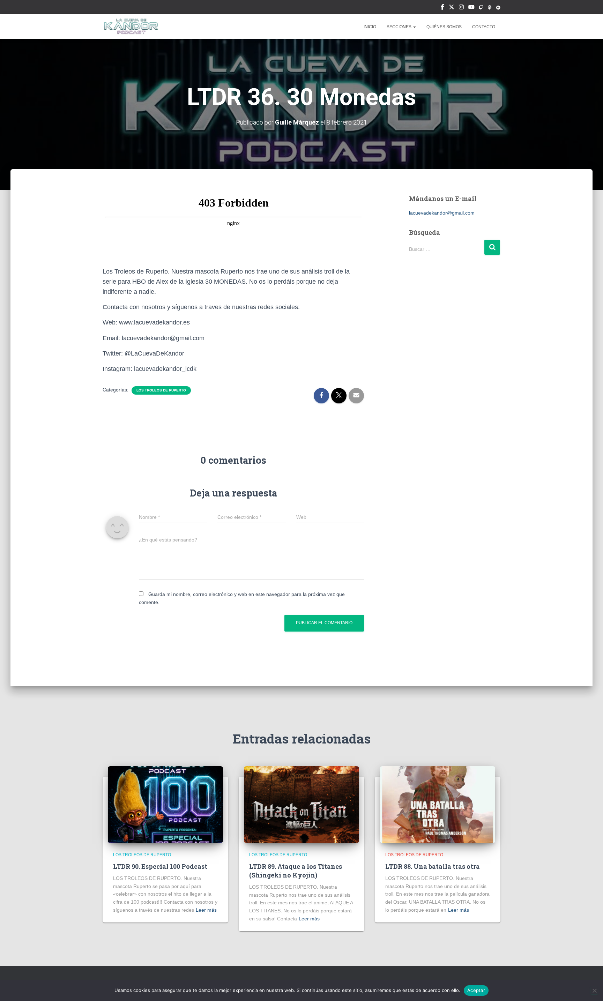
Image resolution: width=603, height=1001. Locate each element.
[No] (594, 990)
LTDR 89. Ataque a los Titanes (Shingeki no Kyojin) (295, 870)
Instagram (461, 8)
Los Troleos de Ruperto (161, 390)
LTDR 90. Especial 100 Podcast (160, 866)
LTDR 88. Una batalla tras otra (432, 866)
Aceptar (476, 990)
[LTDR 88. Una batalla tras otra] (437, 804)
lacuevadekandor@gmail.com (442, 213)
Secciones (399, 26)
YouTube (471, 8)
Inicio (370, 26)
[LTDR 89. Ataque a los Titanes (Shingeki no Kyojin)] (301, 804)
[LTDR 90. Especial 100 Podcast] (165, 804)
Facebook (442, 8)
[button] (414, 26)
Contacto (483, 26)
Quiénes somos (444, 26)
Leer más (206, 910)
